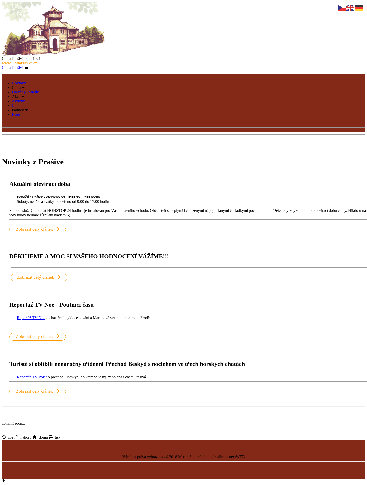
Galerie (17, 105)
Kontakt (18, 114)
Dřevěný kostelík (25, 92)
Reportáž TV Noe (31, 318)
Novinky (19, 83)
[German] (359, 7)
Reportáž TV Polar (32, 377)
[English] (350, 7)
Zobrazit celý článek (36, 229)
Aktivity (18, 101)
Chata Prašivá (13, 67)
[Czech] (342, 7)
